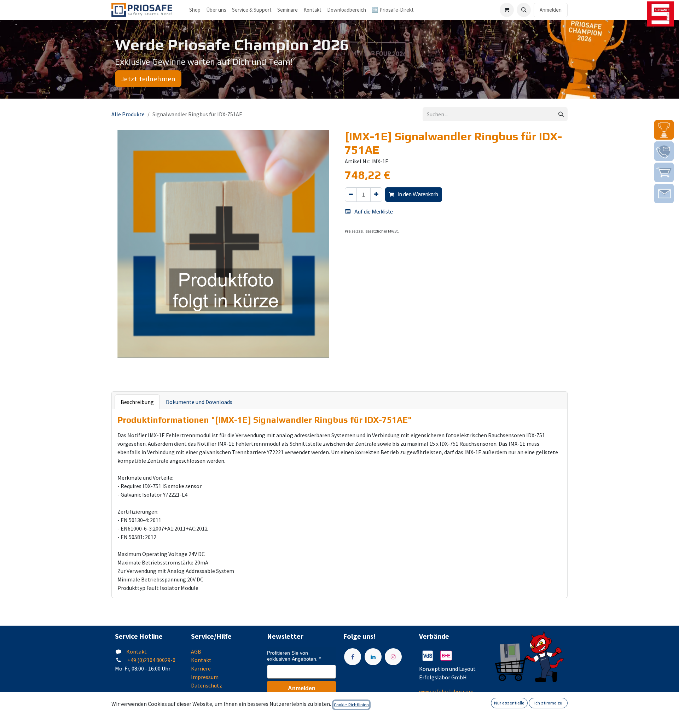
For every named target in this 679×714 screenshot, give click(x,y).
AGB (196, 651)
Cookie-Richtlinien (351, 704)
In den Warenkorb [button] (417, 194)
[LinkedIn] (373, 656)
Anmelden (551, 9)
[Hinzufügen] (376, 194)
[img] (664, 130)
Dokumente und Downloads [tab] (199, 401)
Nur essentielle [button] (509, 703)
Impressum (205, 676)
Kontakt (136, 651)
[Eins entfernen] (351, 194)
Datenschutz (206, 685)
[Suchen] (561, 114)
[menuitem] (216, 10)
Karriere (201, 668)
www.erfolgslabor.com (446, 691)
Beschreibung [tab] (137, 401)
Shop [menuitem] (195, 9)
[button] (524, 10)
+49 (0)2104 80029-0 (150, 659)
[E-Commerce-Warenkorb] (507, 10)
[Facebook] (352, 656)
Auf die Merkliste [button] (373, 212)
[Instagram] (393, 656)
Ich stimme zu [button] (548, 703)
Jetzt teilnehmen (148, 79)
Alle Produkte (128, 114)
